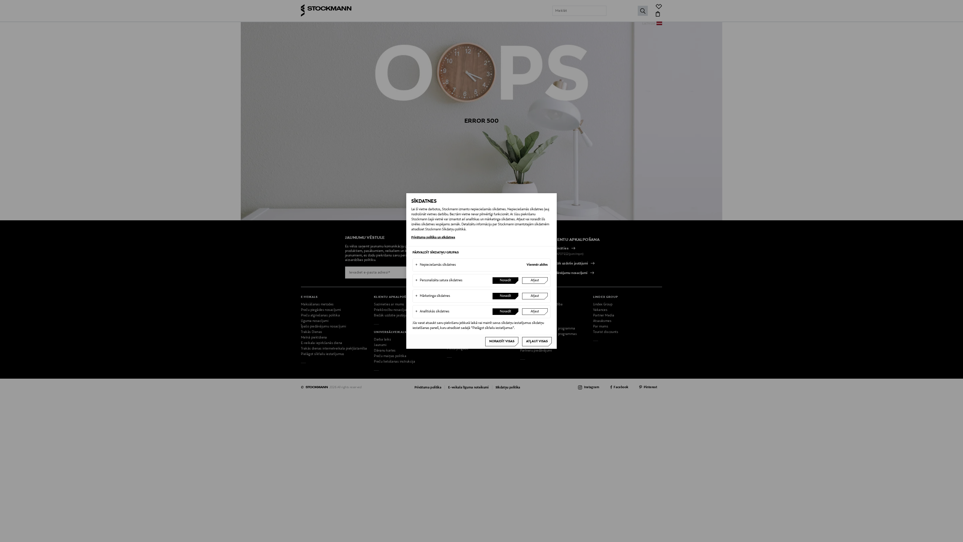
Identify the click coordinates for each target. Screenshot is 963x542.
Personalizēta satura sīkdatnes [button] (438, 280)
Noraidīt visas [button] (501, 341)
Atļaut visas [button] (537, 341)
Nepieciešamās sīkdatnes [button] (435, 265)
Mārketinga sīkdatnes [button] (432, 296)
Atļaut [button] (535, 280)
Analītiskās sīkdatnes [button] (432, 311)
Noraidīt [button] (505, 280)
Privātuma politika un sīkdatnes (433, 237)
